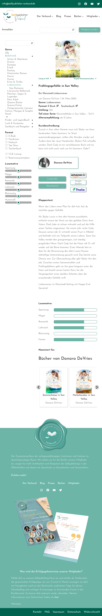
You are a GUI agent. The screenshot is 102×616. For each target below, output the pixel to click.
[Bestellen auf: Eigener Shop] (78, 182)
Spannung (10, 168)
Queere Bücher (15, 102)
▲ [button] (32, 56)
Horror (10, 76)
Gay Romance (16, 88)
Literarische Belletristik (18, 91)
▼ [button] (7, 117)
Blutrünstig (10, 193)
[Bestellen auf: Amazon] (78, 175)
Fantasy (11, 70)
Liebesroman (14, 85)
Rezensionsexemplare (19, 158)
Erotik (10, 68)
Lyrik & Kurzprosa (14, 123)
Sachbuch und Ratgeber (17, 127)
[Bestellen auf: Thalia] (78, 189)
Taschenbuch (14, 149)
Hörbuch (12, 142)
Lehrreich (9, 187)
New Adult (12, 99)
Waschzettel (52, 186)
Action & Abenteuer (17, 59)
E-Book (12, 136)
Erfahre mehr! (18, 475)
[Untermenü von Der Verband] (52, 16)
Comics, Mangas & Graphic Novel (19, 112)
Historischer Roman (17, 73)
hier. (57, 597)
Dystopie (11, 65)
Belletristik (10, 56)
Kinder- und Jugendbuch (17, 120)
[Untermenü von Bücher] (83, 16)
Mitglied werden (89, 29)
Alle (7, 53)
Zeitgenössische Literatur (20, 108)
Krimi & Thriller (15, 82)
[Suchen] (73, 30)
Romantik (9, 181)
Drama (10, 62)
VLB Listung (14, 154)
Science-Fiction (14, 105)
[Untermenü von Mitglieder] (99, 16)
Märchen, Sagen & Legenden (16, 95)
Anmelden (7, 29)
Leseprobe (52, 179)
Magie (8, 174)
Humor (10, 79)
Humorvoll (10, 200)
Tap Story (13, 145)
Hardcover (13, 139)
